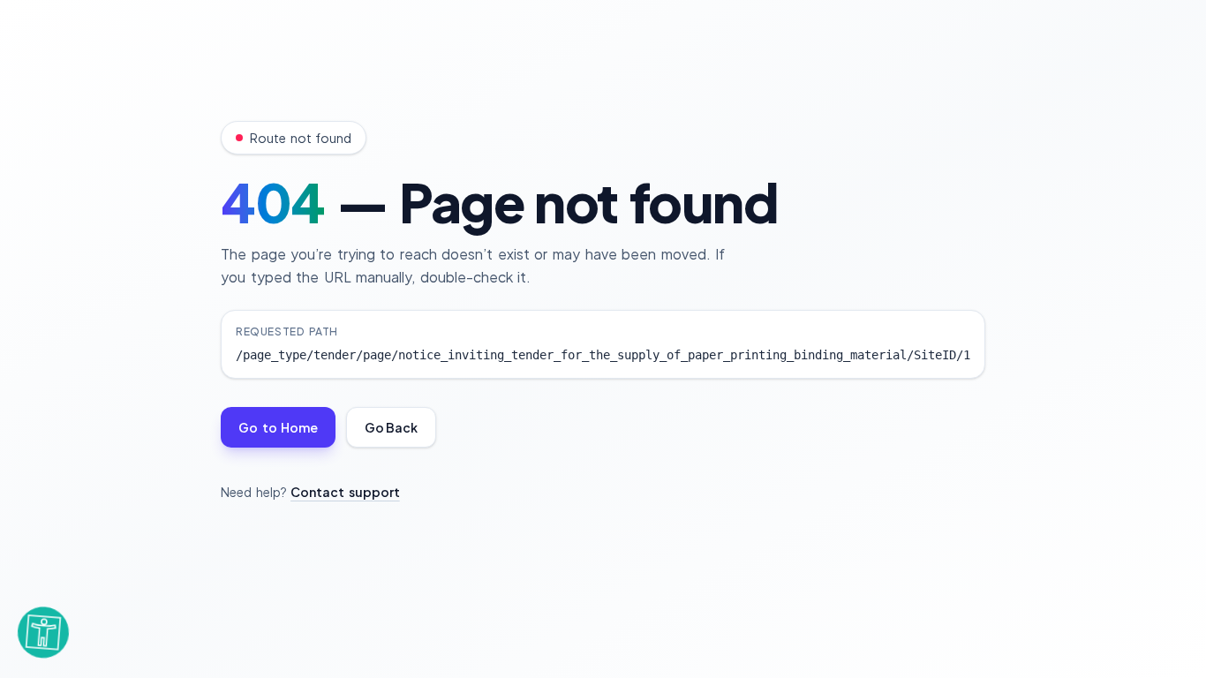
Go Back (391, 427)
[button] (43, 634)
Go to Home (278, 427)
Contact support (345, 492)
